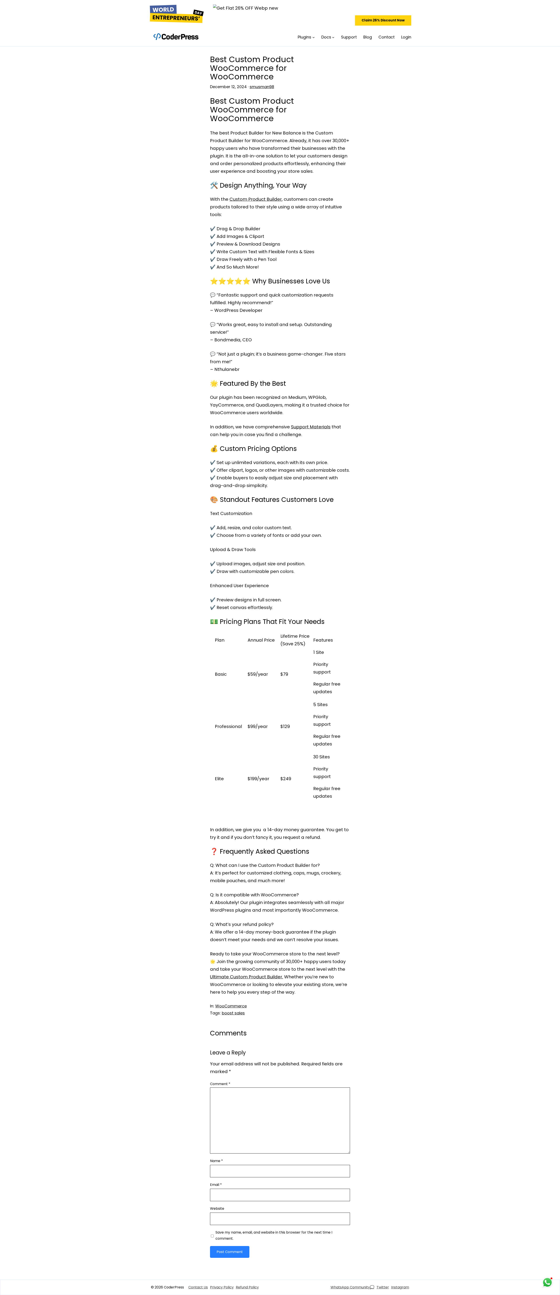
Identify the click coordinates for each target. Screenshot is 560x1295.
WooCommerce (231, 1006)
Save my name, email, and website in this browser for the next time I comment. (273, 1235)
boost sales (233, 1013)
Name (216, 1160)
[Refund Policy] (247, 1287)
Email (216, 1184)
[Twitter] (382, 1287)
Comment (220, 1083)
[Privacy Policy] (222, 1287)
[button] (383, 20)
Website (217, 1208)
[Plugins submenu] (313, 37)
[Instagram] (400, 1287)
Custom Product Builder (255, 199)
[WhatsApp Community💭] (352, 1287)
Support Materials (311, 427)
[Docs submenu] (333, 37)
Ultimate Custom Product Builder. (246, 977)
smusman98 (262, 86)
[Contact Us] (198, 1287)
